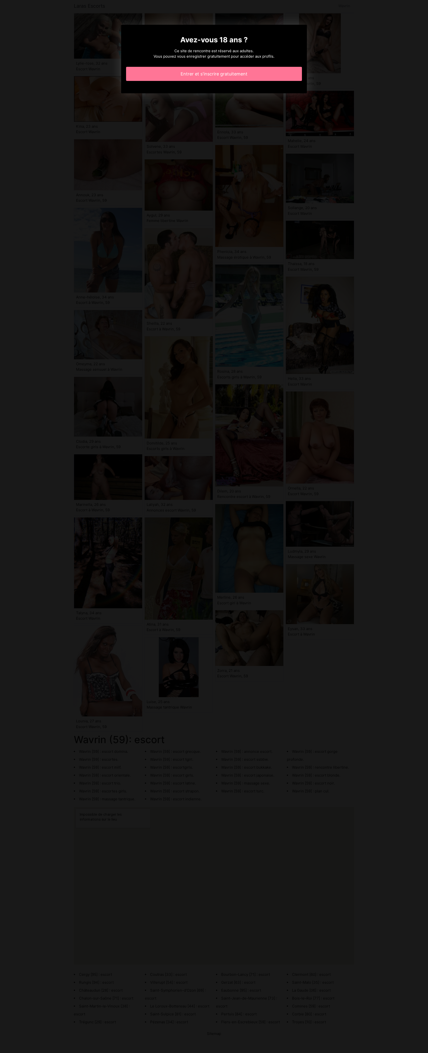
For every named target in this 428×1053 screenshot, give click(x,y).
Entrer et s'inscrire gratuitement (214, 73)
